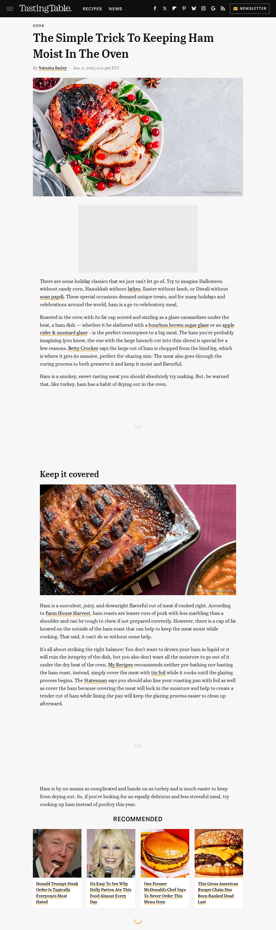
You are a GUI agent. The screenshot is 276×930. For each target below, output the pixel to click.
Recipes (92, 8)
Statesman (95, 680)
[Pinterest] (184, 9)
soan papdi (52, 296)
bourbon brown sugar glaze (179, 324)
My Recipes (120, 664)
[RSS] (223, 9)
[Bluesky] (193, 9)
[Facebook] (155, 9)
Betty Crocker (83, 348)
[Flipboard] (174, 9)
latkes (134, 288)
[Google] (213, 9)
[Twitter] (164, 9)
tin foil (158, 672)
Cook (38, 25)
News (115, 8)
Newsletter (253, 8)
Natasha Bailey (53, 68)
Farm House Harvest (68, 612)
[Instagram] (203, 9)
